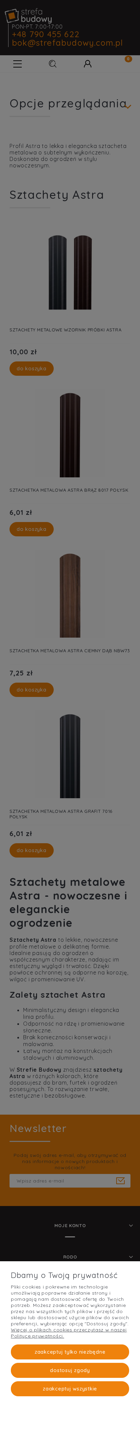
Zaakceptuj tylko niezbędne (70, 1352)
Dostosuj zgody (70, 1370)
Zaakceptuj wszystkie (70, 1388)
